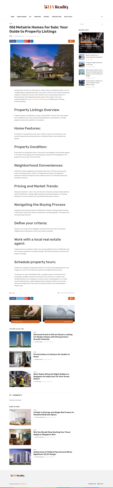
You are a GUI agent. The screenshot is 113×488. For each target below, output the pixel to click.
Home (12, 16)
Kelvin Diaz (38, 381)
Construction (56, 16)
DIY (30, 16)
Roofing (46, 16)
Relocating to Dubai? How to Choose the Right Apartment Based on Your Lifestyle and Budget (94, 72)
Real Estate (68, 16)
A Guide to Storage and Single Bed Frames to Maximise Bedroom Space (53, 413)
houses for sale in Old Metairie (37, 99)
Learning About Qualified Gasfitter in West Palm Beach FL (90, 46)
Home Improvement (86, 42)
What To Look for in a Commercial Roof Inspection (94, 56)
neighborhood (71, 292)
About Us (100, 484)
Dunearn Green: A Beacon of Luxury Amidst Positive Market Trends (94, 82)
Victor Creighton (40, 417)
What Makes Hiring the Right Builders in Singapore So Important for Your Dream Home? (51, 376)
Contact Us (92, 484)
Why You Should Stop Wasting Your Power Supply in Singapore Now (52, 433)
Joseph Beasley (19, 36)
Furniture (37, 16)
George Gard (38, 341)
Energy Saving (21, 16)
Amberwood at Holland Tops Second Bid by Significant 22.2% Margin (52, 453)
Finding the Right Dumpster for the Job (94, 63)
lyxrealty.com (23, 484)
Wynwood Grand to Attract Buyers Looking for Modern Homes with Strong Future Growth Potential (52, 336)
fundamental (64, 292)
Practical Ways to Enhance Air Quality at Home (51, 355)
